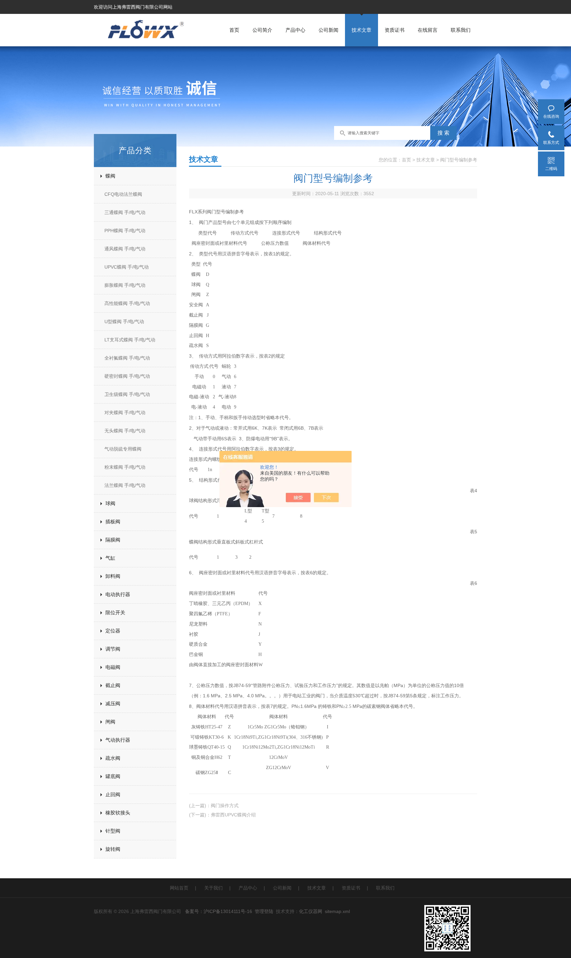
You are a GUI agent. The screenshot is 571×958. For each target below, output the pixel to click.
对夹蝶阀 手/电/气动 (124, 412)
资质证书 (394, 30)
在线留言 (428, 30)
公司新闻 (328, 30)
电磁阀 (112, 667)
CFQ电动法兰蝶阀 (123, 194)
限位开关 (115, 612)
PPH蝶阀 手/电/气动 (124, 230)
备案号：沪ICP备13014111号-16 (218, 911)
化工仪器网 (310, 911)
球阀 (110, 503)
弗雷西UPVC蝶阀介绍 (233, 814)
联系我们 (461, 30)
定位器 (112, 630)
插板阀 (112, 521)
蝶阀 (110, 176)
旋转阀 (112, 849)
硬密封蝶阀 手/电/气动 (127, 376)
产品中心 (295, 30)
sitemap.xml (337, 911)
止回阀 (112, 794)
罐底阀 (112, 776)
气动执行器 (117, 740)
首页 (234, 30)
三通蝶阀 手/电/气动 (124, 212)
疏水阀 (112, 758)
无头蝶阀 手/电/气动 (124, 430)
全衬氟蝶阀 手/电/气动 (127, 358)
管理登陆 (264, 911)
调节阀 (112, 649)
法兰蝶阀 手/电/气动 (124, 485)
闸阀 (110, 721)
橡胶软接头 (117, 812)
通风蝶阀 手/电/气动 (124, 248)
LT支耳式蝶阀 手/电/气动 (129, 339)
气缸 (110, 558)
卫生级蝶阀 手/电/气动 (127, 394)
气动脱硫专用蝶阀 (122, 449)
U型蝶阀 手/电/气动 (124, 321)
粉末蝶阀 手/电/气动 (124, 467)
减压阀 (112, 703)
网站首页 (179, 888)
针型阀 (112, 831)
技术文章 (361, 30)
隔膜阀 (112, 540)
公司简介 (262, 30)
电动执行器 (117, 594)
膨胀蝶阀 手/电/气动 (124, 285)
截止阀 (112, 685)
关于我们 (213, 888)
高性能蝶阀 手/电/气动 (127, 303)
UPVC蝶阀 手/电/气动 (126, 267)
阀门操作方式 (225, 805)
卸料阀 (112, 576)
